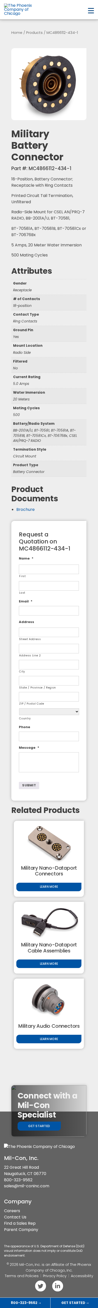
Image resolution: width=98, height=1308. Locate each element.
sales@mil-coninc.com (26, 1186)
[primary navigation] (91, 11)
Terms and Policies (22, 1275)
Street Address (30, 639)
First (22, 576)
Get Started (39, 1126)
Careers (12, 1211)
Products (34, 32)
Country (25, 718)
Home (16, 32)
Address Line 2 (30, 655)
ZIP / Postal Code (31, 704)
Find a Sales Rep (20, 1223)
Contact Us (15, 1217)
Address (26, 622)
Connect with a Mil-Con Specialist (47, 1105)
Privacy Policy (55, 1275)
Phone (24, 727)
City (22, 671)
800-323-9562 (18, 1180)
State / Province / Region (37, 688)
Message (29, 748)
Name (26, 559)
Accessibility (82, 1275)
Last (22, 593)
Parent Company (21, 1229)
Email (25, 601)
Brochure (25, 509)
